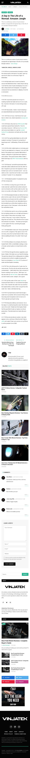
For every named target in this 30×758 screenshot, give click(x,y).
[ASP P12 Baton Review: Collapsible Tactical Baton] (15, 378)
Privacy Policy (8, 734)
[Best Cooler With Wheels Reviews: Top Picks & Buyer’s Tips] (15, 428)
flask (22, 280)
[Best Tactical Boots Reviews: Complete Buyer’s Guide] (6, 669)
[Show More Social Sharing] (27, 34)
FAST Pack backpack (18, 158)
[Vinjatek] (16, 2)
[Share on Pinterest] (21, 34)
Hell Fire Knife (13, 274)
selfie (3, 321)
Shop (15, 731)
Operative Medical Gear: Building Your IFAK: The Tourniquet (8, 344)
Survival (10, 12)
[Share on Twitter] (13, 34)
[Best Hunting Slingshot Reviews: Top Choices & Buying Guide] (15, 403)
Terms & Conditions (20, 734)
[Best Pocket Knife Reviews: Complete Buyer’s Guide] (6, 655)
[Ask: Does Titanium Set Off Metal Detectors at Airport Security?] (15, 453)
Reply (26, 484)
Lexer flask (15, 260)
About (11, 731)
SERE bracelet (21, 124)
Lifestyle (4, 12)
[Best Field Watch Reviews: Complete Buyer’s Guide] (15, 631)
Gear (4, 623)
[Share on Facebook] (5, 34)
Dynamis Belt (23, 128)
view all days (14, 63)
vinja (7, 28)
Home (6, 731)
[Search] (27, 2)
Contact (21, 731)
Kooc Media (19, 750)
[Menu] (3, 2)
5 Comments (21, 28)
